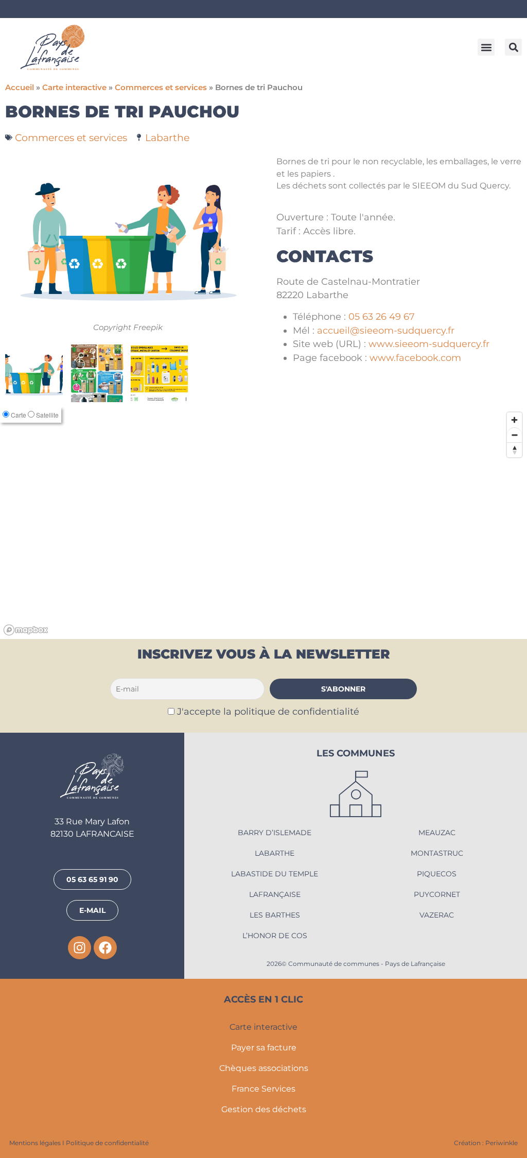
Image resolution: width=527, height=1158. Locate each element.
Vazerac (436, 915)
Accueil (19, 87)
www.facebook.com (415, 357)
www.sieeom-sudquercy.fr (428, 343)
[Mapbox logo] (25, 630)
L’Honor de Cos (274, 935)
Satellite (47, 414)
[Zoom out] (514, 434)
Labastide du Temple (274, 873)
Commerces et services (161, 87)
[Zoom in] (514, 419)
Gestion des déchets (263, 1109)
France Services (263, 1089)
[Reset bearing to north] (514, 449)
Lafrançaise (275, 894)
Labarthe (167, 137)
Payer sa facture (263, 1047)
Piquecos (436, 873)
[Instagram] (79, 947)
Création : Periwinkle (486, 1143)
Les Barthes (275, 915)
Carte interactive (74, 87)
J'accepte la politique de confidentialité (268, 711)
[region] (263, 523)
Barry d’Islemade (274, 832)
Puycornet (437, 894)
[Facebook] (105, 947)
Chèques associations (263, 1068)
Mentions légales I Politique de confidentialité (79, 1143)
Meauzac (436, 832)
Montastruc (437, 853)
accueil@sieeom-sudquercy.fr (385, 330)
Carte (18, 414)
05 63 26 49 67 (381, 316)
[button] (486, 47)
